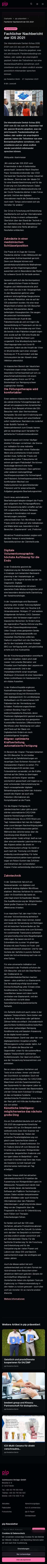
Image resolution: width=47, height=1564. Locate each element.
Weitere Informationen (14, 1299)
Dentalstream (30, 1516)
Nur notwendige (23, 1554)
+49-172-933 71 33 (16, 1496)
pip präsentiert (20, 18)
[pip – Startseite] (5, 4)
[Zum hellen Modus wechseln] (37, 4)
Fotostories (7, 1512)
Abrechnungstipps (32, 1503)
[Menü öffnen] (42, 4)
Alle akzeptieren (23, 1560)
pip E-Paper (30, 1512)
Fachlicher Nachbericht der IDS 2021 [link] (19, 22)
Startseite (8, 18)
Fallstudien (6, 1508)
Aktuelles (5, 1503)
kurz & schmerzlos (32, 1508)
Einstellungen (23, 1549)
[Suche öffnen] (31, 4)
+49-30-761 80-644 (14, 1490)
